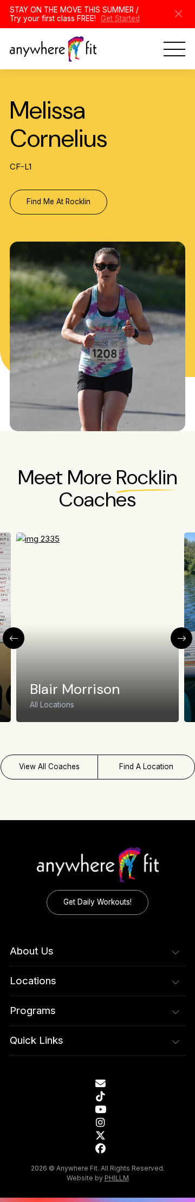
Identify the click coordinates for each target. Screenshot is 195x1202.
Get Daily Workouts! (97, 902)
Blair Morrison (75, 689)
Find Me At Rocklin (58, 201)
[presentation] (13, 638)
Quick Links (36, 1040)
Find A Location (146, 766)
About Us (32, 951)
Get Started (120, 18)
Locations (33, 980)
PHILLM (117, 1178)
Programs (33, 1010)
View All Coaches (49, 766)
